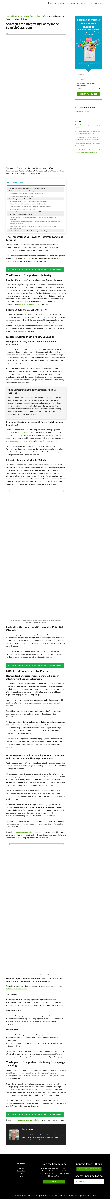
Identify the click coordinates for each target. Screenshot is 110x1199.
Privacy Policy (45, 1196)
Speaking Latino (21, 3)
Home (8, 16)
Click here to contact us (89, 1169)
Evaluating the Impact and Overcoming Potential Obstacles (27, 212)
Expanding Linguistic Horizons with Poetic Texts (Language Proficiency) (31, 206)
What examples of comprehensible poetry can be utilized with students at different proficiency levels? (34, 227)
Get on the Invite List (54, 1181)
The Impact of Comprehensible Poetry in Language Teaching (28, 231)
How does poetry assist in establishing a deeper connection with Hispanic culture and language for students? (35, 222)
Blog (14, 16)
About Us (21, 1168)
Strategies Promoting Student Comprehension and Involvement (28, 201)
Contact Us (21, 1171)
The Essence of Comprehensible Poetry (21, 191)
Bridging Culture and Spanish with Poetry (22, 196)
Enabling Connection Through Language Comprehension (26, 193)
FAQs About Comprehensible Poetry (20, 214)
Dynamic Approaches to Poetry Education (22, 199)
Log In (21, 1176)
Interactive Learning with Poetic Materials (22, 209)
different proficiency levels (16, 989)
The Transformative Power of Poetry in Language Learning (27, 188)
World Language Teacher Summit (30, 16)
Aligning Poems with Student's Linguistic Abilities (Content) (27, 204)
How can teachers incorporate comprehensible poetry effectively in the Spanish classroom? (33, 218)
